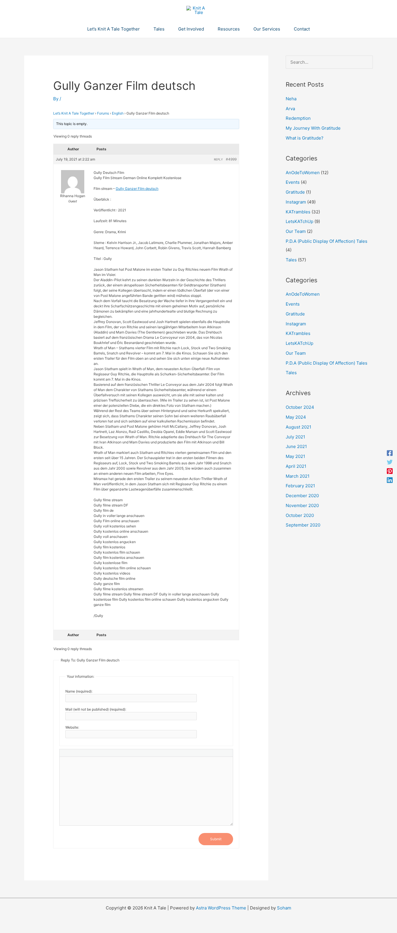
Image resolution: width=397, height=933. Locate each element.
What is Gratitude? (304, 138)
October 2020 (300, 515)
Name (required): (78, 691)
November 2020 (302, 505)
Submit (215, 839)
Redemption (298, 118)
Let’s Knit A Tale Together (73, 113)
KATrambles (298, 212)
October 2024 (300, 407)
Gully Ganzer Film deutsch (137, 188)
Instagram (296, 202)
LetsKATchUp (299, 221)
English (118, 113)
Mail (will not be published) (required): (95, 709)
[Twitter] (390, 462)
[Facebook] (390, 453)
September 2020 (303, 525)
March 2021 (298, 476)
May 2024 (296, 417)
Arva (290, 108)
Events (293, 182)
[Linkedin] (390, 480)
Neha (291, 98)
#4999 (231, 159)
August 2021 (298, 427)
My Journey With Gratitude (313, 128)
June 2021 (296, 446)
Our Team (296, 231)
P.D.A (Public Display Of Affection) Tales (326, 241)
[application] (142, 29)
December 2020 (302, 495)
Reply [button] (218, 159)
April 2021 (296, 466)
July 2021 (295, 437)
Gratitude (295, 192)
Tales (291, 260)
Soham (284, 908)
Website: (72, 727)
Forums (103, 113)
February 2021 (300, 485)
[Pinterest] (390, 471)
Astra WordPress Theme (221, 908)
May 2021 (295, 456)
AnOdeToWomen (303, 172)
